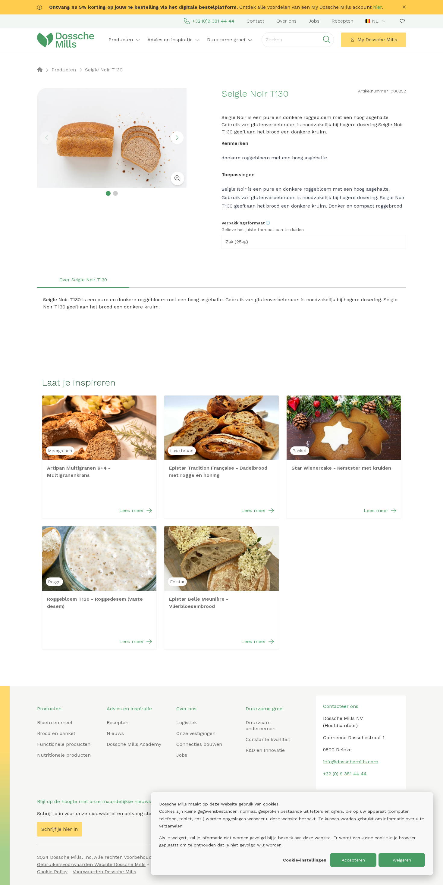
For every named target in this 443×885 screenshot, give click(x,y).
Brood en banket (56, 733)
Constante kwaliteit (268, 739)
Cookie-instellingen (304, 860)
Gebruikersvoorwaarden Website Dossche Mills (91, 864)
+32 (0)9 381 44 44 (213, 21)
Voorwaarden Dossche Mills (104, 871)
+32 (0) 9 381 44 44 (345, 774)
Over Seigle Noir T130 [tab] (83, 280)
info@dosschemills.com (350, 762)
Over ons (286, 21)
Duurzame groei (265, 708)
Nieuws (115, 733)
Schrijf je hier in (59, 829)
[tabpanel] (221, 303)
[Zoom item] (177, 178)
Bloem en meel (54, 722)
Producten (49, 708)
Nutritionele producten (64, 755)
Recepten (342, 21)
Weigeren (402, 860)
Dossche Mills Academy (134, 744)
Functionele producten (63, 744)
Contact (255, 21)
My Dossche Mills (377, 39)
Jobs (314, 21)
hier (377, 7)
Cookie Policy (52, 871)
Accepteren (353, 860)
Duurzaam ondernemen (260, 725)
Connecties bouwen (199, 744)
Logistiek (186, 722)
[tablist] (221, 280)
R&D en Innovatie (265, 750)
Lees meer (131, 510)
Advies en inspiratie (129, 708)
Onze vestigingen (195, 733)
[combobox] (376, 21)
